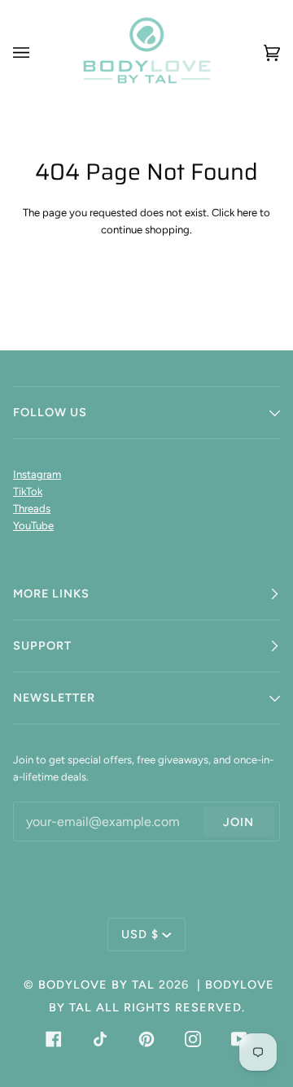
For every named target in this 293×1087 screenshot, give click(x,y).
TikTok (27, 491)
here (247, 213)
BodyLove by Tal (96, 984)
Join (238, 822)
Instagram (37, 474)
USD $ (140, 934)
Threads (31, 508)
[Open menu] (37, 53)
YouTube (33, 526)
